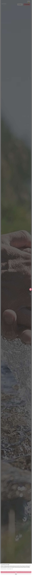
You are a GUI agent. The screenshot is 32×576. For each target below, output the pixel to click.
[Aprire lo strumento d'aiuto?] (30, 289)
